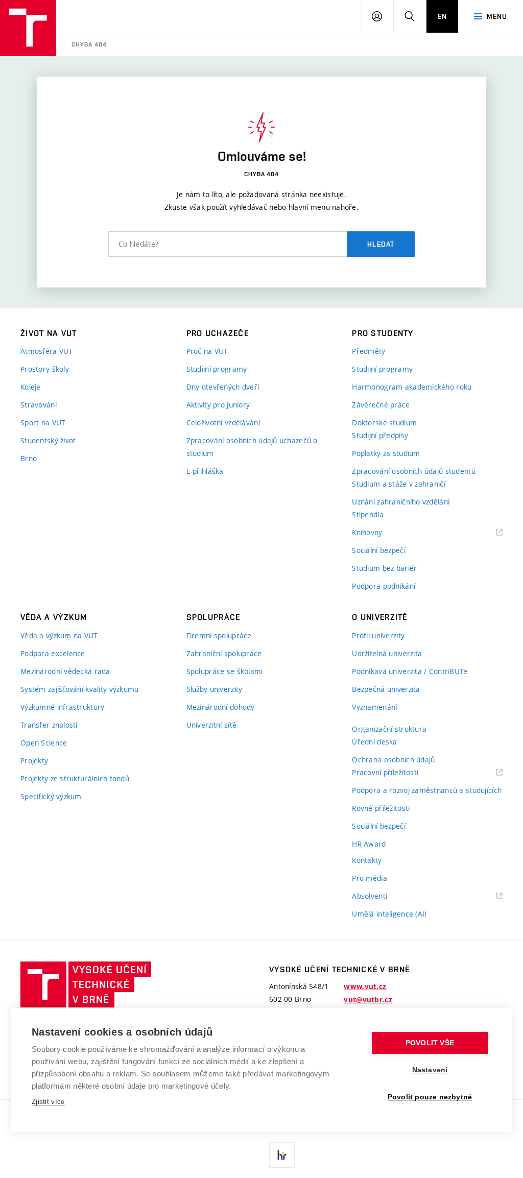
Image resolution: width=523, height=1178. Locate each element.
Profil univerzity (378, 635)
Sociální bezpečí (378, 550)
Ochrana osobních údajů (393, 759)
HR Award (369, 844)
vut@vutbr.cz (368, 999)
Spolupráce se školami (224, 671)
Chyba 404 (89, 44)
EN (442, 16)
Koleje (30, 387)
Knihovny (380, 533)
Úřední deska (374, 742)
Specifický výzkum (51, 796)
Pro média (369, 878)
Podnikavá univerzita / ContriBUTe (409, 671)
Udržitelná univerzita (387, 653)
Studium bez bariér (384, 568)
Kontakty (367, 860)
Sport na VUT (42, 422)
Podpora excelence (52, 653)
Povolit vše (430, 1043)
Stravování (38, 405)
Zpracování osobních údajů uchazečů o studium (252, 447)
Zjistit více (48, 1101)
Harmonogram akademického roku (411, 387)
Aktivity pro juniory (218, 405)
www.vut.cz (365, 986)
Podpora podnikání (383, 586)
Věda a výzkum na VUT (59, 635)
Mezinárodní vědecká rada (65, 671)
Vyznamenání (374, 707)
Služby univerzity (214, 689)
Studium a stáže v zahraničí (398, 484)
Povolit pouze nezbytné (430, 1097)
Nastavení (430, 1070)
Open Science (43, 743)
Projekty (34, 760)
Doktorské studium (384, 422)
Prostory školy (44, 369)
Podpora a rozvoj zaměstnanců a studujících (427, 790)
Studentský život (48, 440)
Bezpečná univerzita (386, 689)
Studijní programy (216, 369)
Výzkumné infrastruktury (62, 707)
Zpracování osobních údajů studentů (414, 471)
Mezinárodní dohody (220, 707)
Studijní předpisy (380, 435)
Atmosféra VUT (46, 351)
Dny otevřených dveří (222, 387)
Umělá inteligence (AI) (389, 914)
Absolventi (382, 896)
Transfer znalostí (49, 725)
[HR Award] (282, 1155)
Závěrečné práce (381, 405)
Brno (28, 458)
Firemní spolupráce (219, 635)
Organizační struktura (389, 729)
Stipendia (368, 514)
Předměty (368, 351)
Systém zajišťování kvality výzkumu (79, 689)
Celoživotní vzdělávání (223, 422)
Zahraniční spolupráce (224, 653)
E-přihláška (205, 471)
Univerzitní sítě (211, 725)
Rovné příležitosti (381, 808)
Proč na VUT (207, 351)
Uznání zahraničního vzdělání (400, 502)
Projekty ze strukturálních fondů (74, 778)
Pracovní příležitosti (398, 773)
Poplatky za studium (386, 453)
